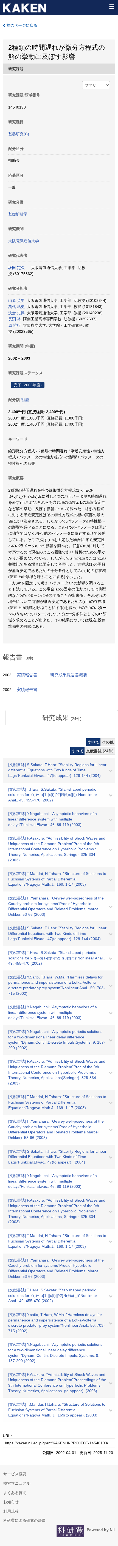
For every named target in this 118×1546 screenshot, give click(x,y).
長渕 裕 (14, 319)
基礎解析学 (17, 214)
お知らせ (11, 1502)
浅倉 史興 (16, 313)
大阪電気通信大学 (23, 241)
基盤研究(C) (18, 134)
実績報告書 (27, 675)
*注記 (25, 400)
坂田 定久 (16, 267)
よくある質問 (14, 1492)
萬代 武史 (16, 306)
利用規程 (11, 1511)
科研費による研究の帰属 (24, 1520)
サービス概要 (14, 1474)
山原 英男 (16, 300)
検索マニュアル (16, 1483)
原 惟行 (14, 325)
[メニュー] (111, 6)
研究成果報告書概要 (68, 675)
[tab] (61, 717)
